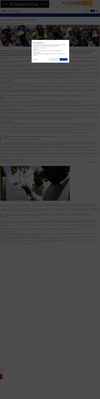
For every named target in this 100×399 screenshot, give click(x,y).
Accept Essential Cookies (54, 59)
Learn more (35, 59)
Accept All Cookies (63, 59)
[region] (50, 51)
